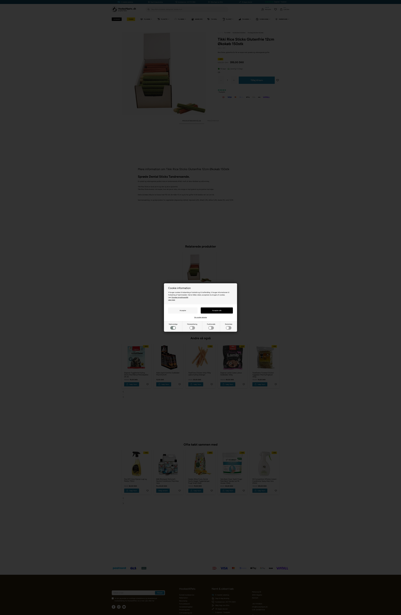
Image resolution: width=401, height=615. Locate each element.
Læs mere (171, 300)
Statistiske (228, 324)
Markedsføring (192, 324)
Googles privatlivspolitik (179, 297)
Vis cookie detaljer (200, 317)
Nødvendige (173, 324)
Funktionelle (211, 324)
